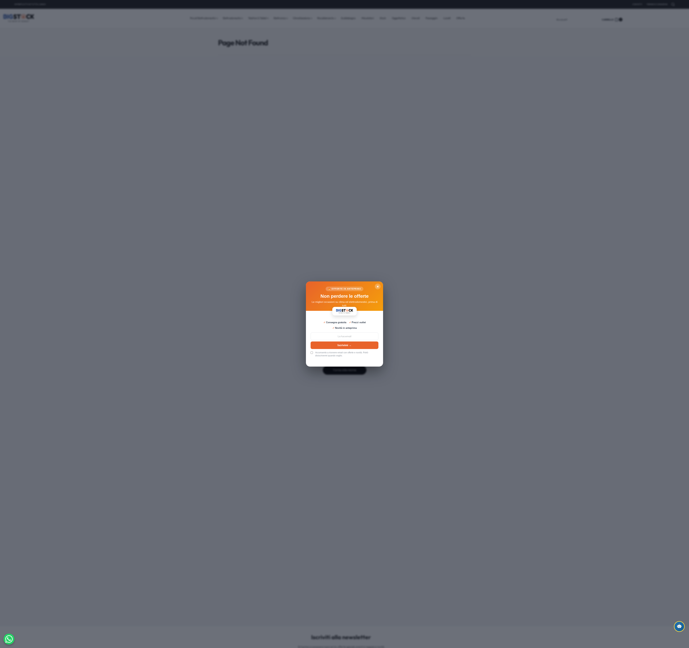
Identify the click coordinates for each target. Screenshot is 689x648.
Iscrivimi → (344, 345)
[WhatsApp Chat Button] (9, 639)
